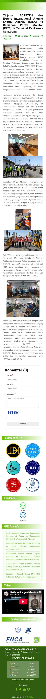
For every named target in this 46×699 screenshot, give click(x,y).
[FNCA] (18, 640)
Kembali (8, 36)
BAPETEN (30, 697)
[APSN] (28, 630)
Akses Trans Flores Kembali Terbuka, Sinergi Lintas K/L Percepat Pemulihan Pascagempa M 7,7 (23, 567)
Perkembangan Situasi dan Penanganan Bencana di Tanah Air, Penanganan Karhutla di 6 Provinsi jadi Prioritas (23, 536)
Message (10, 394)
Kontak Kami (27, 679)
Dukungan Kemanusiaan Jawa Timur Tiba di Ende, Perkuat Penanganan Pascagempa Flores (23, 546)
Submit (23, 424)
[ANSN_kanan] (36, 640)
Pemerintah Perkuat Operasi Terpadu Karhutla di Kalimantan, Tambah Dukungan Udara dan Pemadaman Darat (23, 557)
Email (9, 384)
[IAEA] (18, 630)
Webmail (16, 679)
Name (9, 375)
